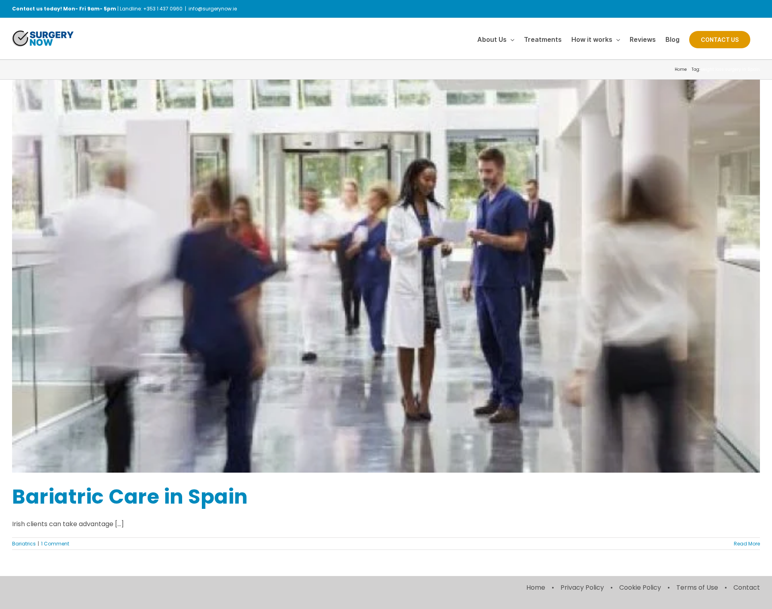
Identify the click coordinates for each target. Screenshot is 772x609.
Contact (746, 587)
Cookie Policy (640, 587)
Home (535, 587)
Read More (747, 543)
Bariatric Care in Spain (130, 496)
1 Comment (55, 543)
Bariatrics (24, 543)
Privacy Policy (582, 587)
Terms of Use (697, 587)
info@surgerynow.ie (213, 8)
